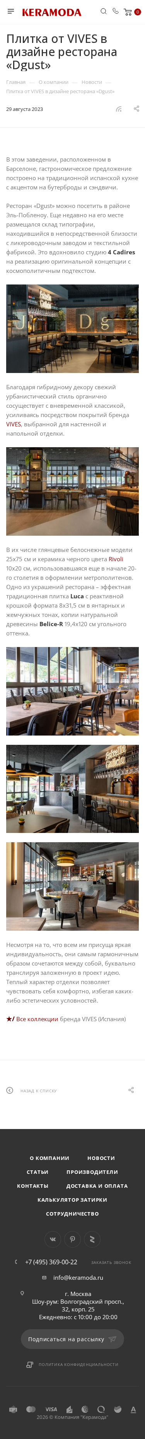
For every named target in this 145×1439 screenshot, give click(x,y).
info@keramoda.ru (78, 1277)
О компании (50, 1158)
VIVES (13, 424)
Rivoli (116, 559)
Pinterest (72, 1239)
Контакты (32, 1185)
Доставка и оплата (97, 1185)
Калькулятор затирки (72, 1199)
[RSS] (118, 108)
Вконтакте (52, 1239)
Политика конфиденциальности (79, 1364)
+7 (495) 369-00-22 (51, 1262)
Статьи (38, 1171)
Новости (101, 1158)
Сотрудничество (72, 1213)
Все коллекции (37, 1019)
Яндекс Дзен (92, 1239)
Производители (92, 1171)
